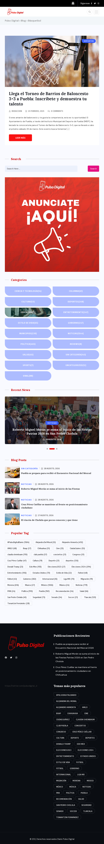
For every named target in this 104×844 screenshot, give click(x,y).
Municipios (28, 333)
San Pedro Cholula (16, 597)
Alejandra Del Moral (46, 542)
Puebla (44, 591)
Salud (28, 354)
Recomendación (64, 591)
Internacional (49, 579)
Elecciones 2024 (81, 566)
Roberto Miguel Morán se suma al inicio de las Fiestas (50, 488)
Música (64, 585)
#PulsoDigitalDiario (18, 542)
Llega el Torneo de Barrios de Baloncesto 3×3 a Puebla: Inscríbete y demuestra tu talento (48, 99)
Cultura (28, 301)
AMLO (12, 548)
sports (28, 365)
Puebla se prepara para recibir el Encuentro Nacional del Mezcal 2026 (75, 646)
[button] (47, 449)
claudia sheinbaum (17, 554)
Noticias (76, 333)
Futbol (82, 572)
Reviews (76, 344)
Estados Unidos (41, 572)
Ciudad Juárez (77, 548)
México (47, 585)
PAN (11, 591)
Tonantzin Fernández (18, 603)
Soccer (73, 597)
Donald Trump (15, 566)
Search (93, 168)
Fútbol (12, 579)
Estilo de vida (28, 323)
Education (28, 312)
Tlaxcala (90, 597)
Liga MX (69, 579)
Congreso (78, 554)
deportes (72, 560)
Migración (87, 579)
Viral (28, 376)
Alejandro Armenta (72, 542)
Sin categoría (76, 354)
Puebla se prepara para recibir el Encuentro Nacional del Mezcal (56, 473)
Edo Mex (35, 566)
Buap (27, 548)
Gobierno (76, 323)
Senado (56, 597)
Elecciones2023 (56, 566)
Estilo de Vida (64, 572)
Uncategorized (76, 365)
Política (28, 344)
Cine (60, 548)
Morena (13, 585)
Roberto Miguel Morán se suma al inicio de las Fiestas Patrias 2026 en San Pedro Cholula (52, 431)
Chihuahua (44, 548)
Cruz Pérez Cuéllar (16, 560)
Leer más (20, 138)
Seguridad (39, 597)
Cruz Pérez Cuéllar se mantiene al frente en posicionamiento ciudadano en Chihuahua (76, 671)
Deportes (76, 301)
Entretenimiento (75, 312)
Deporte (54, 560)
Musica (30, 585)
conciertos (59, 554)
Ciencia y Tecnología (28, 291)
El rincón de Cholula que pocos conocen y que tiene (49, 520)
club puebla (40, 554)
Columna (76, 291)
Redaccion (17, 111)
